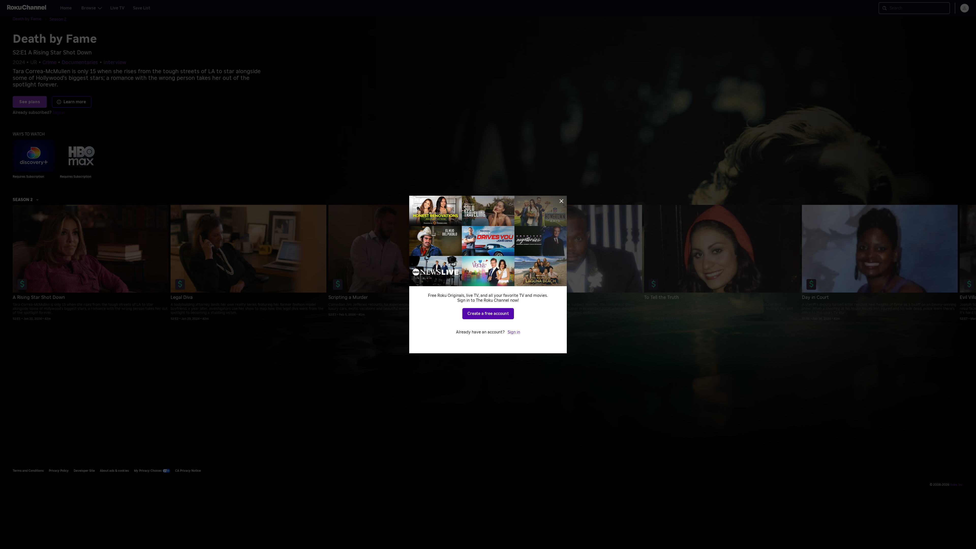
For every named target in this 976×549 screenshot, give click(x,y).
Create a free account (488, 314)
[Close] (561, 201)
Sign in (514, 332)
